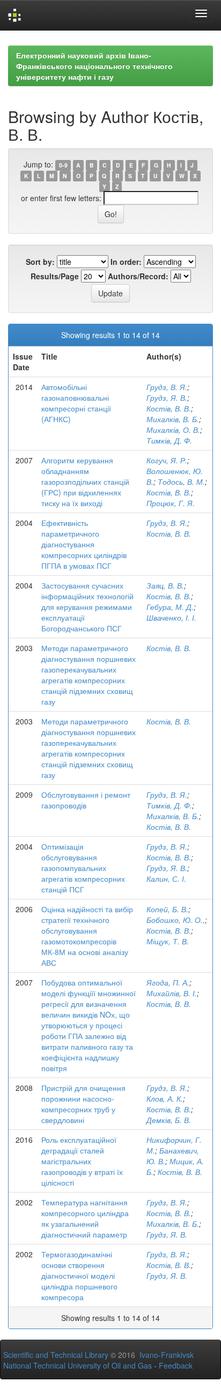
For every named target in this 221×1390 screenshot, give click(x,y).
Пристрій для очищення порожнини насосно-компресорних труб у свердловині (83, 1103)
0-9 (63, 165)
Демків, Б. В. (168, 1119)
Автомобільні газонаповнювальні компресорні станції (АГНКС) (76, 402)
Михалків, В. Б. (172, 419)
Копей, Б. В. (167, 909)
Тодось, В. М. (181, 481)
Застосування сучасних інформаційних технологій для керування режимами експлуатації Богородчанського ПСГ (87, 606)
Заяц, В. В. (165, 585)
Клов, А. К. (164, 1098)
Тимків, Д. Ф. (169, 440)
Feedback (176, 1365)
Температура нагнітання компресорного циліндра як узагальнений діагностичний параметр (85, 1218)
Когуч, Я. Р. (166, 460)
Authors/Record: (138, 276)
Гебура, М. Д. (170, 606)
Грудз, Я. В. (166, 397)
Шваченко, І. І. (171, 617)
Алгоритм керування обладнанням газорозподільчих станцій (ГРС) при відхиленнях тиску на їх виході (85, 481)
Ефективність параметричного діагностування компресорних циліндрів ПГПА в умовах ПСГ (84, 544)
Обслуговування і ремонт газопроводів (85, 800)
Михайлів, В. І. (171, 993)
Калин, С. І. (166, 878)
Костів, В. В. (168, 408)
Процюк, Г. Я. (170, 503)
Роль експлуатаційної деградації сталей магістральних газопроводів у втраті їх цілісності (82, 1161)
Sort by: (40, 261)
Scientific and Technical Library (55, 1354)
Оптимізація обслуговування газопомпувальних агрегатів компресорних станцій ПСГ (83, 868)
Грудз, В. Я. (166, 386)
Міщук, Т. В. (167, 941)
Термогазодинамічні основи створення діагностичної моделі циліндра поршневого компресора (79, 1275)
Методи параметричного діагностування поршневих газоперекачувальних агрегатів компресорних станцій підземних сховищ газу (88, 675)
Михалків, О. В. (173, 429)
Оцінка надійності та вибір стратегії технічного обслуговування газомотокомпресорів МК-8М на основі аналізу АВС (87, 936)
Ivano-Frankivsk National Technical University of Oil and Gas (98, 1360)
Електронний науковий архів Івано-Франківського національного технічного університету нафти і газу (94, 66)
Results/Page (55, 276)
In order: (126, 261)
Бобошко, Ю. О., (175, 919)
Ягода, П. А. (167, 982)
